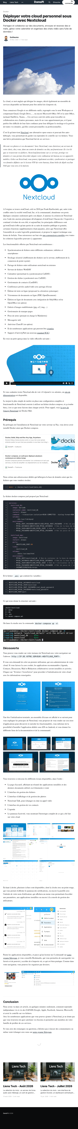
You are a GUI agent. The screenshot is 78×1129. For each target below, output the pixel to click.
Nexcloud (24, 132)
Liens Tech (14, 2)
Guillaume (14, 37)
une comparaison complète (54, 235)
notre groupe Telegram (42, 1032)
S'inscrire (56, 2)
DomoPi (39, 2)
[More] (22, 2)
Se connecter (69, 2)
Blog (5, 2)
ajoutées (50, 328)
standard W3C (43, 332)
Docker (6, 12)
